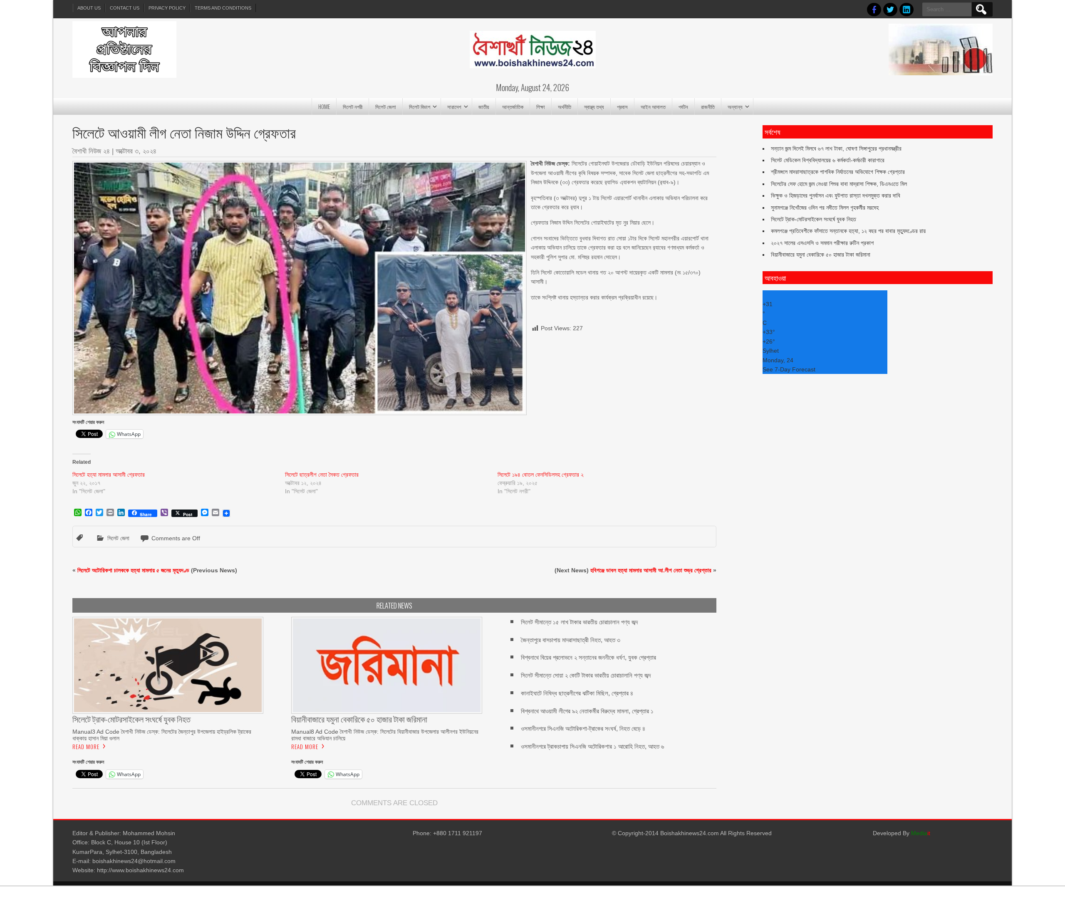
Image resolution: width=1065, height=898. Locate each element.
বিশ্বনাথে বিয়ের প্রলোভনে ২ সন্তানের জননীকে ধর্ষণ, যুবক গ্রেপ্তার (588, 657)
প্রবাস (622, 106)
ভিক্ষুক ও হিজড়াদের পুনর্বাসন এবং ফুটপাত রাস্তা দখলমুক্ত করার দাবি (835, 195)
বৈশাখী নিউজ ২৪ (91, 151)
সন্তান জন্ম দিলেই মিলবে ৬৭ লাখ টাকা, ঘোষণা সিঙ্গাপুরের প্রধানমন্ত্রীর (836, 148)
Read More (85, 746)
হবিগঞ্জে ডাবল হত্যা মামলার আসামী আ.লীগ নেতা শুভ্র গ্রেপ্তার (650, 570)
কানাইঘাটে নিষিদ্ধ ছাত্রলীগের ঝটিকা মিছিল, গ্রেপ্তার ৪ (577, 693)
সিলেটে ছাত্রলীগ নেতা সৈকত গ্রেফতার (322, 474)
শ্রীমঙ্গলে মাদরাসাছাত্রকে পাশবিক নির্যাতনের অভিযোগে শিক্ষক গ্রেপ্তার (838, 171)
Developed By (901, 833)
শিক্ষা (540, 106)
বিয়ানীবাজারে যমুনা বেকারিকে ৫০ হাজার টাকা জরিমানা (820, 254)
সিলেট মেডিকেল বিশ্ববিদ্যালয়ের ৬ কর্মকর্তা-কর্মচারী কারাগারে (827, 160)
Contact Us (124, 7)
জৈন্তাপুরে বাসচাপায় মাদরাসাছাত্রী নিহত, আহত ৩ (570, 639)
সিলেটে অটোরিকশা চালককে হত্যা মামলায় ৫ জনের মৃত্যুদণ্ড (133, 570)
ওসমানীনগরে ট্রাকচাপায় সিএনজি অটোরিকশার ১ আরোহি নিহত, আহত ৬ (592, 746)
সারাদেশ (454, 106)
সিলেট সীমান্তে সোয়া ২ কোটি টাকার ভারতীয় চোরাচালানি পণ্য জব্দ (586, 675)
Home (324, 106)
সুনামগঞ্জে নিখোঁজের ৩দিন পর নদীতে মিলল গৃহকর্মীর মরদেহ (825, 207)
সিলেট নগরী (352, 106)
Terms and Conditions (223, 7)
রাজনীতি (708, 106)
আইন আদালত (653, 106)
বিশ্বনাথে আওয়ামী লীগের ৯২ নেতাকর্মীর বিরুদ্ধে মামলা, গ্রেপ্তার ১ (587, 711)
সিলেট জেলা (385, 106)
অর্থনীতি (564, 106)
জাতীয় (483, 106)
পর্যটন (683, 106)
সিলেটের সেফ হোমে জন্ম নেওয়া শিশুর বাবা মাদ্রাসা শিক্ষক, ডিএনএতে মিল (839, 184)
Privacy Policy (167, 7)
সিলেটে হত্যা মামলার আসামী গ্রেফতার (108, 474)
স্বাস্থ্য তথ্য (594, 106)
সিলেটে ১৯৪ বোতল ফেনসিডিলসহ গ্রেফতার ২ (541, 474)
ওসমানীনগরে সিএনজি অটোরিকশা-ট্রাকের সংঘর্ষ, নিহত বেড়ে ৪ (583, 728)
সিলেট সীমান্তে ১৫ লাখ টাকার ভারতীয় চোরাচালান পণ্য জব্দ (579, 622)
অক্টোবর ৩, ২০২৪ (136, 151)
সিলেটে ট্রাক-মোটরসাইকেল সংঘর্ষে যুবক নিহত (813, 219)
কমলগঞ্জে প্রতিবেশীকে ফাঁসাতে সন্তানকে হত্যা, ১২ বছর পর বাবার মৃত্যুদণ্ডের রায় (848, 231)
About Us (89, 7)
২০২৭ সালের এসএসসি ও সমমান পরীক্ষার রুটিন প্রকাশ (822, 243)
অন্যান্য (735, 106)
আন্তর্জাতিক (512, 106)
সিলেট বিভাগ (419, 106)
